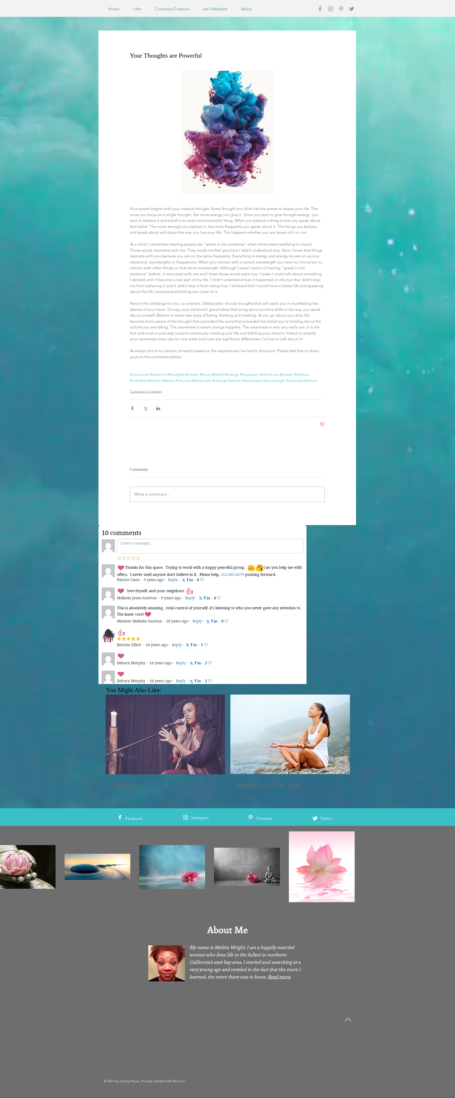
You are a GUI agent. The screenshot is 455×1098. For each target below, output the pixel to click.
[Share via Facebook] (132, 408)
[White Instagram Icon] (185, 697)
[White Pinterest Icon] (250, 697)
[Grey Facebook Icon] (320, 9)
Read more (279, 856)
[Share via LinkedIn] (158, 408)
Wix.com (178, 961)
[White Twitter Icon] (315, 698)
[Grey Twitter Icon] (351, 9)
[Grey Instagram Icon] (330, 9)
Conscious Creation (146, 391)
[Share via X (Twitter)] (145, 408)
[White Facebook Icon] (120, 697)
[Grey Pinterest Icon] (341, 9)
